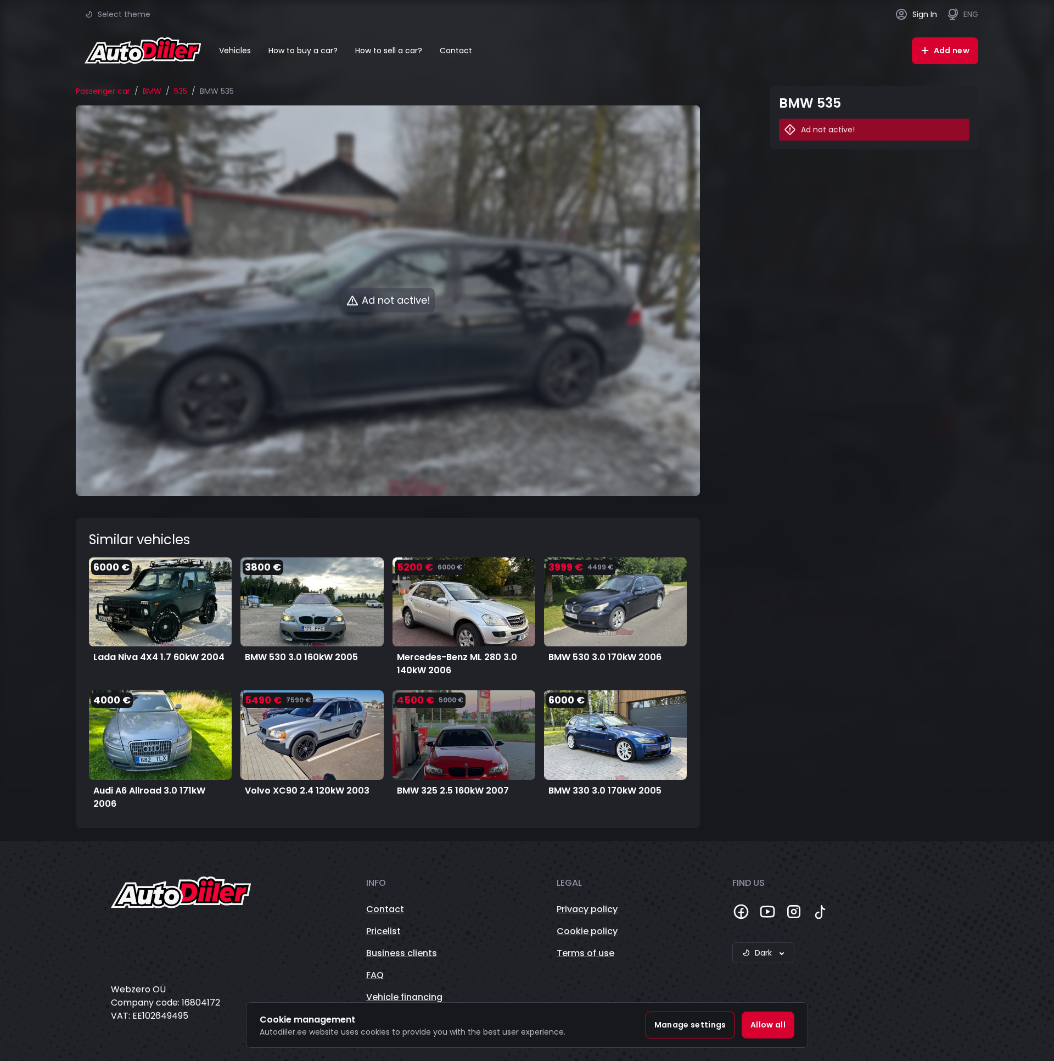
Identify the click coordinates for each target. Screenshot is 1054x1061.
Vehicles (235, 50)
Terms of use (585, 953)
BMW (152, 91)
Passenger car (103, 91)
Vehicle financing (404, 997)
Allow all (768, 1024)
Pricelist (383, 931)
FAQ (375, 975)
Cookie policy (587, 931)
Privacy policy (587, 909)
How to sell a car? (388, 50)
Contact (456, 50)
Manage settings (690, 1024)
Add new (951, 50)
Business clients (401, 953)
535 (180, 91)
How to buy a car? (303, 50)
